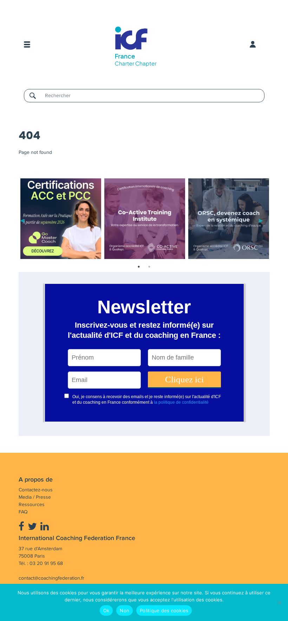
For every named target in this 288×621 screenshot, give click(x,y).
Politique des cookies (164, 610)
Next (260, 220)
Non (124, 610)
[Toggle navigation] (27, 44)
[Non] (279, 602)
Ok (106, 610)
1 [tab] (138, 266)
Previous (22, 220)
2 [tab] (149, 266)
